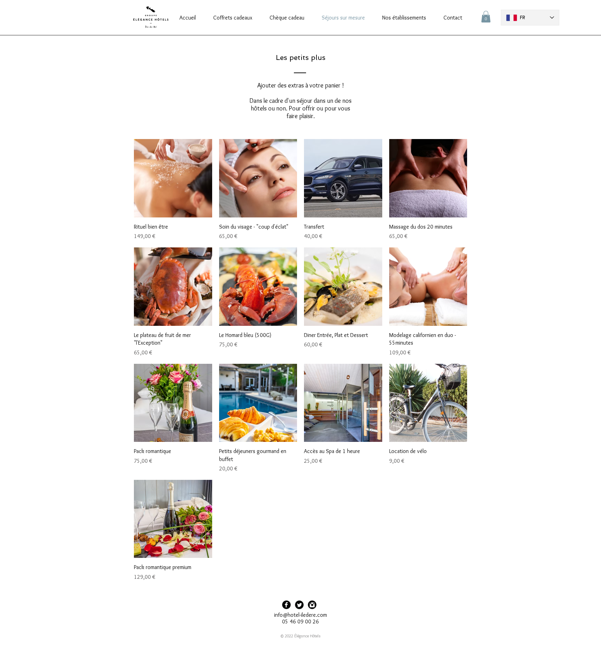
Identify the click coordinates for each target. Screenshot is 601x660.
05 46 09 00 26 (300, 621)
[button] (486, 16)
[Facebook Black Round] (286, 604)
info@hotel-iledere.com (300, 615)
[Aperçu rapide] (173, 178)
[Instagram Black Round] (312, 604)
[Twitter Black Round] (299, 604)
